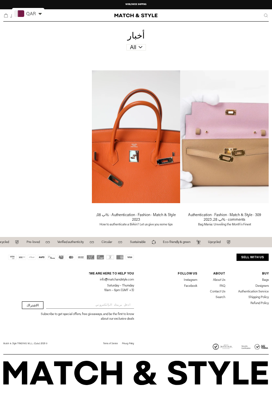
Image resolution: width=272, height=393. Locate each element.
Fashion (220, 215)
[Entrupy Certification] (223, 347)
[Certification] (255, 347)
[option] (136, 4)
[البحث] (265, 15)
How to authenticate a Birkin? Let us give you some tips (136, 224)
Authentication (200, 215)
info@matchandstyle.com (117, 279)
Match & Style (241, 215)
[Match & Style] (136, 16)
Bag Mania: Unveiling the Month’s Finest (224, 224)
